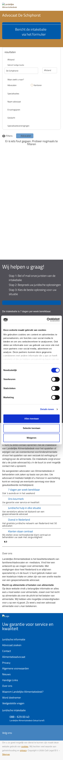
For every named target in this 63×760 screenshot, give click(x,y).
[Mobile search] (52, 4)
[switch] (55, 379)
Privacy (6, 663)
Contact (6, 651)
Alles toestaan (31, 418)
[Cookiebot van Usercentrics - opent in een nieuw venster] (47, 320)
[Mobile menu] (58, 4)
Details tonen (47, 409)
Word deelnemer (11, 698)
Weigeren (31, 438)
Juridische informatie (13, 639)
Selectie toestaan (31, 428)
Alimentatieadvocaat (13, 657)
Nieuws (6, 674)
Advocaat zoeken (11, 645)
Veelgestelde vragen (13, 703)
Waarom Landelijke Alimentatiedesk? (22, 692)
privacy (23, 750)
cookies (24, 746)
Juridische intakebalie (14, 710)
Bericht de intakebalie (30, 32)
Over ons (7, 686)
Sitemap (6, 754)
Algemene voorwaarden (15, 668)
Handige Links (10, 680)
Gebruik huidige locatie (15, 65)
